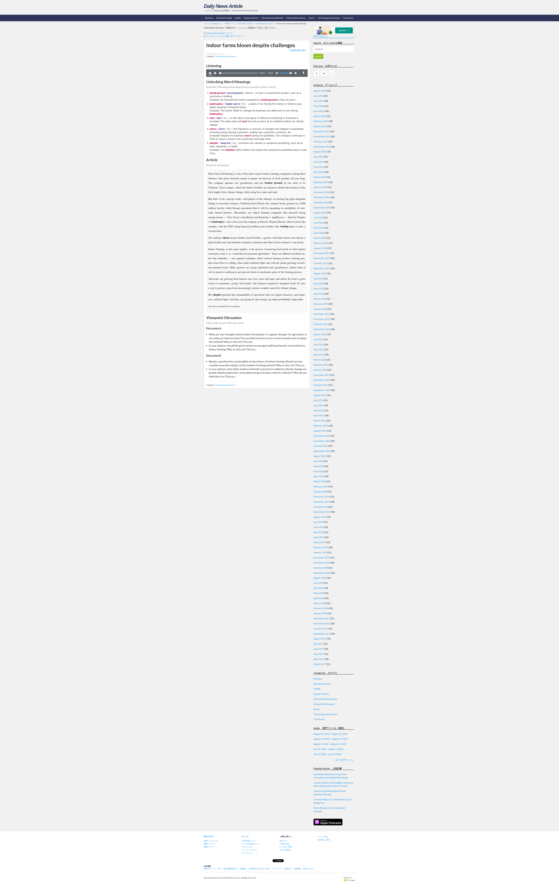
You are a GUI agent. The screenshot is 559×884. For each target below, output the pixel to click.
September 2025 (321, 146)
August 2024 (319, 212)
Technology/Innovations (329, 18)
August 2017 (319, 638)
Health (238, 18)
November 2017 (321, 623)
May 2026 (318, 106)
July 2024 (318, 217)
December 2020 (321, 435)
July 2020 (318, 461)
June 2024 (318, 222)
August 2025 (319, 151)
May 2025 (318, 166)
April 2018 (318, 598)
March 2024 (319, 237)
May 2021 (318, 410)
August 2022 (319, 334)
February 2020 (320, 486)
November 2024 (321, 197)
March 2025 (319, 177)
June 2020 (318, 466)
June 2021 (318, 405)
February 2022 (320, 364)
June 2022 (318, 344)
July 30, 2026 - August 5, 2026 (328, 749)
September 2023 (321, 268)
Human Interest (251, 18)
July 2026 (318, 95)
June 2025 (318, 161)
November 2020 (321, 440)
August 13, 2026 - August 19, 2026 (330, 738)
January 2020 (320, 491)
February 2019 (320, 547)
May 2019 (318, 532)
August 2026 (319, 90)
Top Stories (348, 18)
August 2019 (319, 516)
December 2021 (321, 374)
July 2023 (318, 278)
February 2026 (320, 121)
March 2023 (319, 298)
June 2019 (318, 527)
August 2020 (319, 456)
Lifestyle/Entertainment (272, 18)
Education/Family (224, 18)
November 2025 (321, 136)
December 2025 (321, 131)
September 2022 (321, 329)
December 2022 (321, 313)
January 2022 (320, 369)
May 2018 (318, 593)
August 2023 (319, 273)
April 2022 (318, 354)
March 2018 (319, 603)
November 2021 (321, 379)
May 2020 (318, 471)
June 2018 (318, 588)
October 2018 (320, 567)
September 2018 (321, 572)
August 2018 (319, 577)
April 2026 (318, 111)
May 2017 (318, 653)
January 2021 (320, 430)
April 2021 (318, 415)
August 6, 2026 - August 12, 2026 (329, 743)
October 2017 (320, 628)
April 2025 (318, 172)
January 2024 (320, 248)
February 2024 (320, 243)
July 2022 (318, 339)
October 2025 (320, 141)
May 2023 (318, 288)
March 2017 (319, 664)
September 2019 (321, 511)
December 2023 (321, 253)
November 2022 (321, 319)
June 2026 (318, 100)
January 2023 (320, 309)
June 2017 (318, 648)
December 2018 (321, 557)
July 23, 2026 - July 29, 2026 (327, 754)
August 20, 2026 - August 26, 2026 (330, 733)
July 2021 (318, 400)
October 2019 (320, 506)
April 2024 (318, 232)
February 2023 (320, 303)
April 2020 (318, 476)
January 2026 (320, 126)
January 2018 (320, 613)
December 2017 (321, 618)
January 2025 (320, 187)
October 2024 (320, 202)
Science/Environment (296, 18)
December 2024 (321, 192)
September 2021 (321, 390)
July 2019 (318, 522)
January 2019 (320, 552)
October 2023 (320, 263)
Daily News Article (223, 6)
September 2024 (321, 207)
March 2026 (319, 116)
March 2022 (319, 359)
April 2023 (318, 293)
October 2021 (320, 385)
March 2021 (319, 420)
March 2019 (319, 542)
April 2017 (318, 659)
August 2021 (319, 395)
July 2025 (318, 156)
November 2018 (321, 562)
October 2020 (320, 445)
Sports (312, 18)
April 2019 (318, 537)
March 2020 (319, 481)
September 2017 (321, 633)
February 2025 (320, 182)
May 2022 (318, 349)
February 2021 (320, 425)
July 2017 (318, 643)
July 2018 (318, 582)
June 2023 (318, 283)
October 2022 (320, 324)
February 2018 (320, 608)
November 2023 (321, 258)
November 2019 (321, 501)
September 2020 (321, 450)
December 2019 (321, 496)
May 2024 (318, 227)
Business (209, 18)
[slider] (238, 73)
